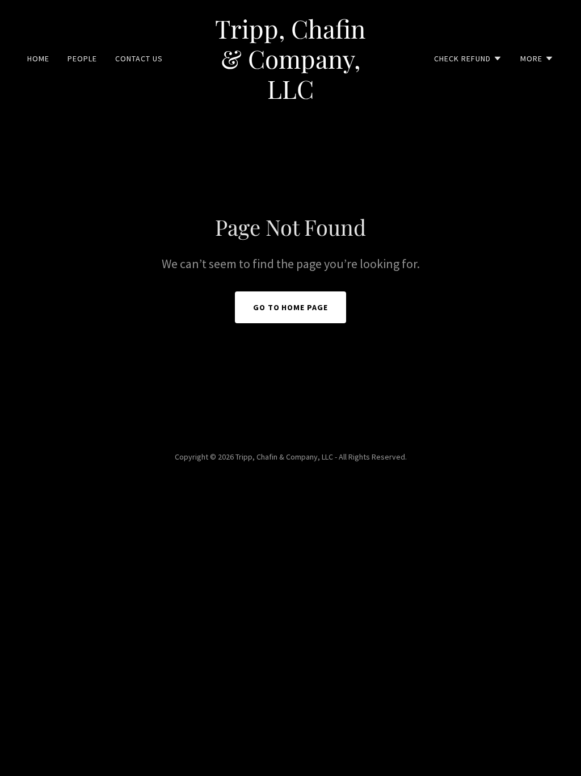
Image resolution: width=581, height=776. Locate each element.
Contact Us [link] (139, 58)
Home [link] (38, 58)
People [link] (82, 58)
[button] (468, 58)
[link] (290, 95)
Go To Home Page (291, 307)
